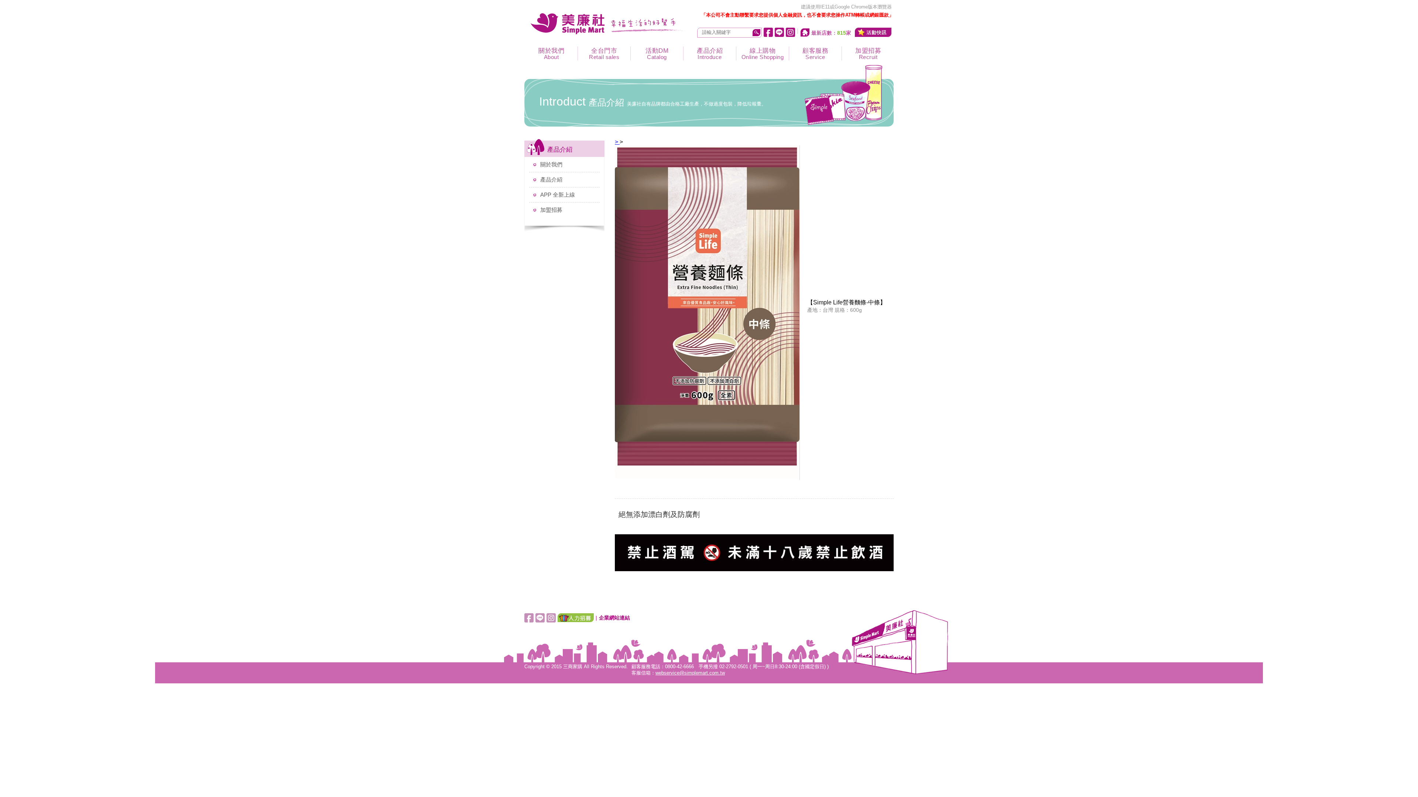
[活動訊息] (873, 32)
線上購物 (762, 53)
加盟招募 (868, 53)
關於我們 (551, 53)
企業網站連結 (614, 618)
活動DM (656, 53)
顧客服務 (815, 53)
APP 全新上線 (557, 195)
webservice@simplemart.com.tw (690, 673)
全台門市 (604, 53)
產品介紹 (710, 53)
